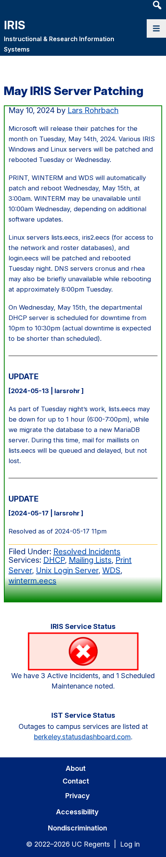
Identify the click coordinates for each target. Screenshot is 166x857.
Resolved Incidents (86, 551)
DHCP (54, 560)
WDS (111, 570)
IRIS (14, 25)
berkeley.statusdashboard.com (82, 737)
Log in (130, 844)
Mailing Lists (90, 560)
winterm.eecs (32, 580)
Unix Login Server (67, 570)
